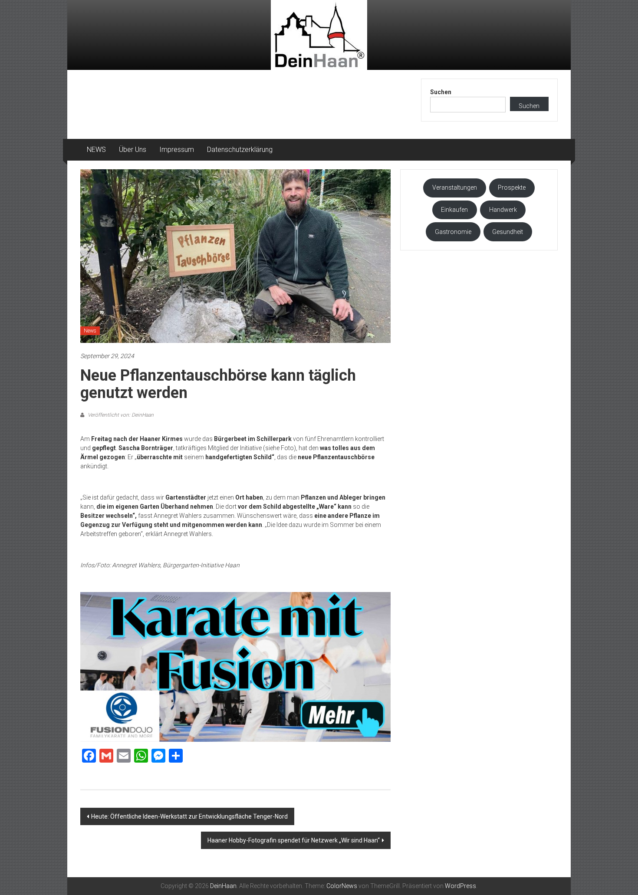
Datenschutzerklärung (240, 149)
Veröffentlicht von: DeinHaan (120, 415)
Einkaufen (454, 209)
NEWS (96, 149)
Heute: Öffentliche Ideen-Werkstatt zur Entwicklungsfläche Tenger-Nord (189, 816)
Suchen (440, 92)
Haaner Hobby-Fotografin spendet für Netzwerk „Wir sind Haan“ (293, 840)
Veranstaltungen (454, 187)
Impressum (176, 149)
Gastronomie (453, 231)
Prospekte (512, 187)
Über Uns (132, 149)
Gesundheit (507, 231)
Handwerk (503, 209)
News (90, 331)
